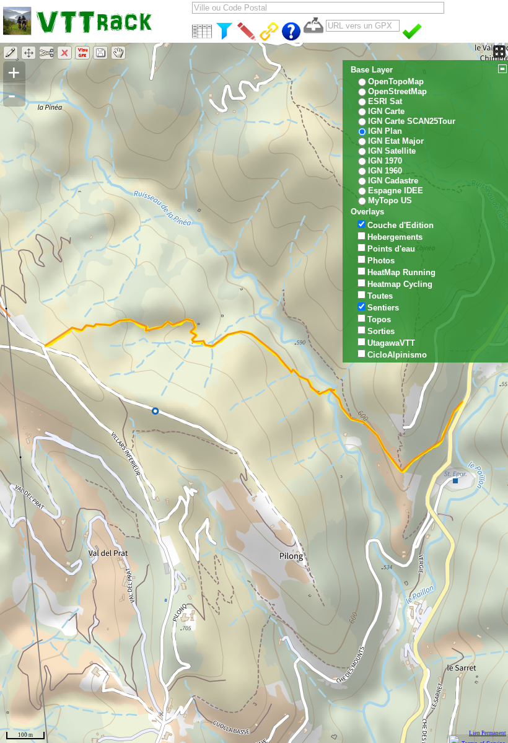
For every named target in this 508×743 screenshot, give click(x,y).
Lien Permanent (487, 733)
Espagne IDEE (395, 190)
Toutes (380, 296)
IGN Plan (385, 131)
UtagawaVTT (391, 343)
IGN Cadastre (393, 180)
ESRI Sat (385, 101)
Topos (379, 319)
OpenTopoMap (396, 81)
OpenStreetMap (397, 91)
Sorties (381, 331)
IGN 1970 (385, 160)
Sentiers (383, 307)
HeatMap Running (401, 272)
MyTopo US (390, 200)
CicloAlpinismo (397, 354)
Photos (381, 260)
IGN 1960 (385, 170)
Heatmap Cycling (399, 284)
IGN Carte (386, 111)
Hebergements (395, 237)
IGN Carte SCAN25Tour (411, 121)
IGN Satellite (392, 151)
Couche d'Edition (400, 225)
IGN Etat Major (396, 141)
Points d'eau (391, 248)
